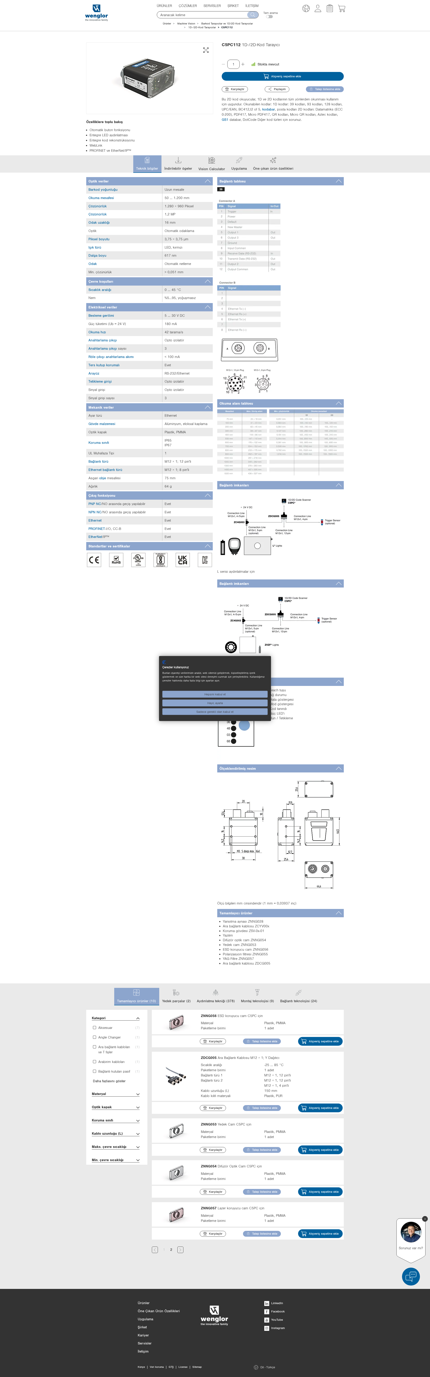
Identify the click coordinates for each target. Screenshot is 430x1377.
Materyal (99, 1093)
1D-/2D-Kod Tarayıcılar (202, 27)
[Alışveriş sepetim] (342, 11)
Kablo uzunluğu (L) (107, 1133)
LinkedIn (276, 1303)
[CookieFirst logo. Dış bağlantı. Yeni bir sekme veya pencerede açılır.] (164, 662)
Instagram (277, 1327)
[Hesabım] (318, 11)
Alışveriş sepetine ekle (286, 76)
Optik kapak (102, 1107)
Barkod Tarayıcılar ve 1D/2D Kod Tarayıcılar (227, 23)
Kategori (98, 1018)
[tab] (149, 181)
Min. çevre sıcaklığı (107, 1160)
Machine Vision (186, 23)
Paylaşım (280, 89)
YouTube (276, 1319)
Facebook (277, 1311)
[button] (306, 9)
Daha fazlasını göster (109, 1081)
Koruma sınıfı (102, 1120)
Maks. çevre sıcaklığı (109, 1146)
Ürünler (167, 23)
